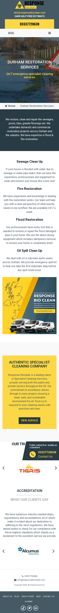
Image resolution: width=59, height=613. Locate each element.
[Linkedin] (35, 608)
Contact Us (45, 456)
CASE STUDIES (27, 596)
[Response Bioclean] (29, 4)
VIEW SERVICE (29, 420)
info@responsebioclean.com (29, 12)
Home (11, 105)
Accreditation (29, 491)
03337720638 (29, 24)
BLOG (16, 596)
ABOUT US (7, 596)
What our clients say (29, 500)
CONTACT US (48, 596)
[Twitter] (29, 608)
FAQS (38, 596)
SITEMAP (29, 602)
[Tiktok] (23, 608)
